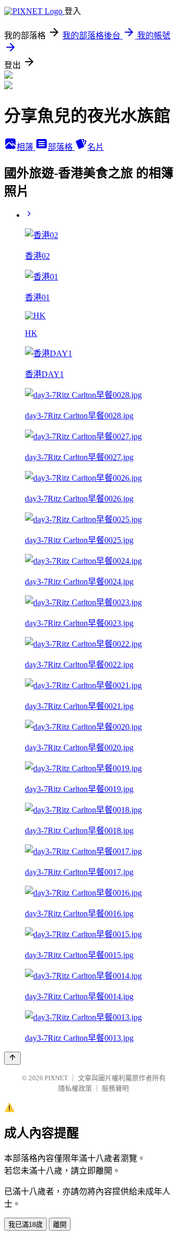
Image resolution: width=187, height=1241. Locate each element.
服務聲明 (115, 1088)
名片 (95, 147)
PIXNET (56, 1078)
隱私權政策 (75, 1088)
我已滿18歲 (25, 1225)
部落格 (61, 147)
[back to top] (12, 1058)
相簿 (26, 147)
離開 (59, 1225)
